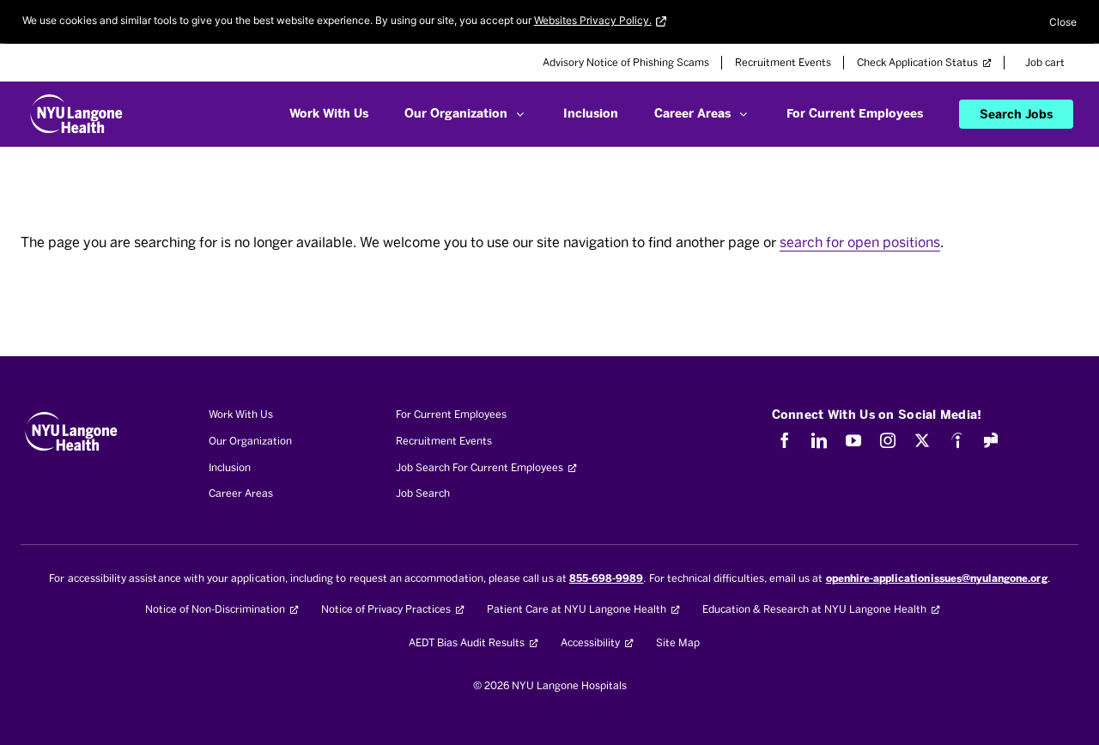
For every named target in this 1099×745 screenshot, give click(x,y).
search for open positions (860, 242)
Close (1063, 21)
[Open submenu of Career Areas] (743, 114)
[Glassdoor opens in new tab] (991, 440)
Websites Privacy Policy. (593, 20)
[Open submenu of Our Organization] (520, 114)
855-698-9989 (606, 578)
